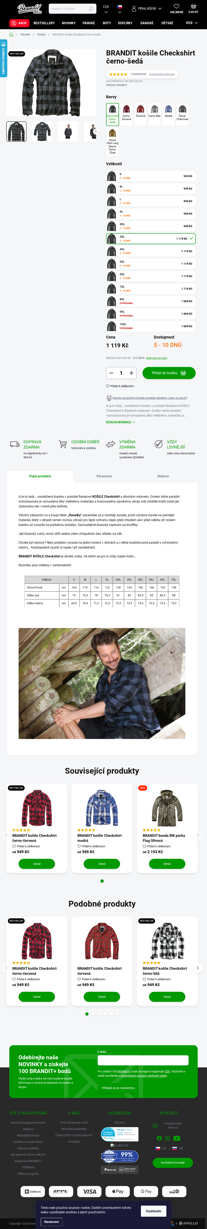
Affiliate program (28, 1173)
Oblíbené (28, 1129)
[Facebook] (159, 1138)
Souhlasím (153, 1211)
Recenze (119, 1122)
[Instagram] (167, 1138)
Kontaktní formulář (173, 1162)
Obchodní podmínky (73, 1129)
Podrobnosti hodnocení (162, 74)
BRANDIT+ (124, 1071)
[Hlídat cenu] (146, 398)
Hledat (91, 8)
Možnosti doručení (156, 358)
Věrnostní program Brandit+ (28, 1122)
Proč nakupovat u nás (74, 1122)
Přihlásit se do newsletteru (118, 1088)
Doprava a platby (28, 1148)
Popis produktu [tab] (40, 476)
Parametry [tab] (104, 476)
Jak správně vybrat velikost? (28, 1154)
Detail (36, 863)
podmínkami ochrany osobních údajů (144, 1075)
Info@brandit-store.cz (173, 1125)
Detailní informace (118, 422)
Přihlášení (28, 1167)
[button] (102, 881)
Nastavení (51, 1222)
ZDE (167, 1071)
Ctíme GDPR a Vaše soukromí (73, 1135)
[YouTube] (176, 1138)
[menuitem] (19, 23)
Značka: (116, 85)
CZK (106, 7)
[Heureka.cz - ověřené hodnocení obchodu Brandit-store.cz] (119, 1134)
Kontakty (74, 1141)
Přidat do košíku (164, 373)
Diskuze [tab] (163, 476)
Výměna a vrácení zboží (28, 1141)
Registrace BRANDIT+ (28, 1161)
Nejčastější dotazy (28, 1135)
